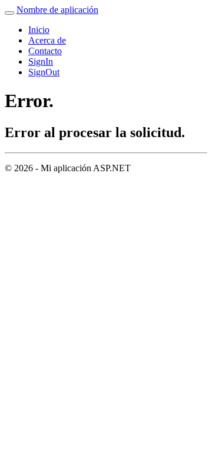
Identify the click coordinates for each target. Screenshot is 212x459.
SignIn (40, 61)
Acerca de (47, 40)
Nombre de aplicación (57, 10)
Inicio (38, 30)
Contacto (45, 51)
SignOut (43, 72)
